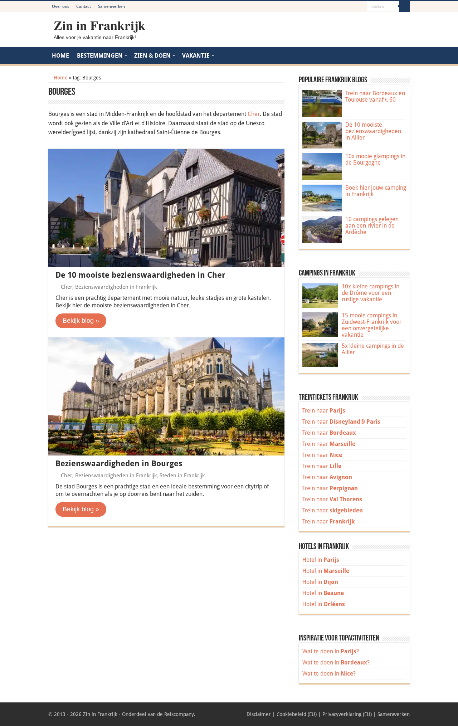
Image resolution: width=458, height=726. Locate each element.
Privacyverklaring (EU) (347, 714)
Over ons (60, 6)
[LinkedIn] (354, 7)
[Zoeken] (404, 6)
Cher (254, 114)
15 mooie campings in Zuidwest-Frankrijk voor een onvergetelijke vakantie (371, 325)
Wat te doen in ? (330, 651)
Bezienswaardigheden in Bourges (118, 463)
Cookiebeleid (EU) (297, 714)
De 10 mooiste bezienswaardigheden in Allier (373, 131)
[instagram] (361, 7)
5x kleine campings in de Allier (373, 349)
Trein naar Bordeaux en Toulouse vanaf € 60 (375, 96)
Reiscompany (179, 714)
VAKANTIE (196, 55)
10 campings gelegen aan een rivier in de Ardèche (372, 225)
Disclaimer (259, 714)
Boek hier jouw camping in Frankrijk (375, 191)
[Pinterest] (348, 7)
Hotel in (320, 559)
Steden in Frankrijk (182, 475)
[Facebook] (341, 7)
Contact (83, 6)
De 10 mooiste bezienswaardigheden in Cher (140, 275)
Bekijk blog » (81, 320)
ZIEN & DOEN (152, 55)
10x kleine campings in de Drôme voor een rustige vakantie (370, 293)
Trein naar (323, 410)
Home (60, 78)
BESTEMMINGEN (100, 55)
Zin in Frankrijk (99, 25)
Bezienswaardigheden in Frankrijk (116, 287)
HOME (60, 55)
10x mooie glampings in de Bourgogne (375, 159)
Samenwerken (111, 6)
